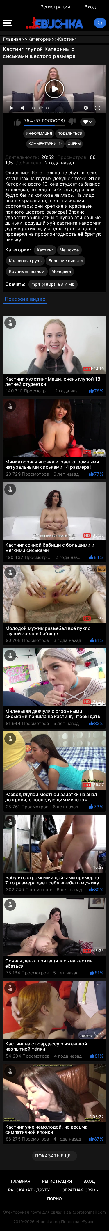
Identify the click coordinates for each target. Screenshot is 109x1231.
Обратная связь (80, 1189)
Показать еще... (54, 1156)
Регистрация (55, 7)
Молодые (61, 271)
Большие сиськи (66, 260)
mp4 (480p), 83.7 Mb (53, 284)
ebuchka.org (48, 1221)
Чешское (69, 249)
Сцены (74, 143)
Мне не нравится (72, 122)
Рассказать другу (29, 1189)
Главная (20, 1181)
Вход (90, 7)
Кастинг (45, 249)
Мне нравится (17, 122)
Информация (39, 133)
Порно (54, 1198)
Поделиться (70, 133)
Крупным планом (27, 271)
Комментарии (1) (45, 143)
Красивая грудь (25, 260)
